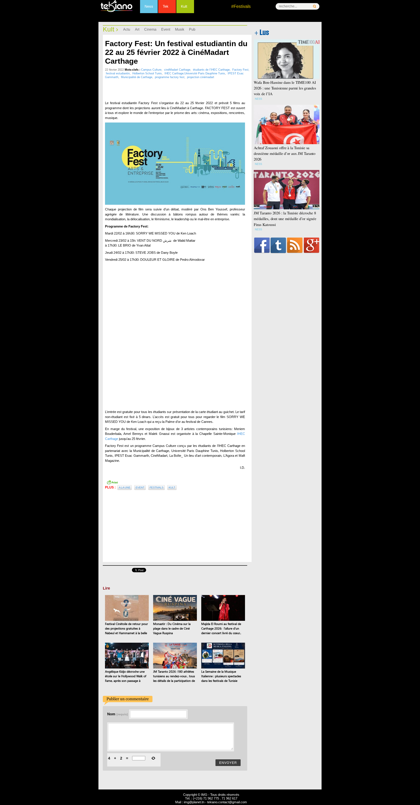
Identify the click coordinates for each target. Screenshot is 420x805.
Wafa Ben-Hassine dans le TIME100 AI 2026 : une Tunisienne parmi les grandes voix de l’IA (285, 88)
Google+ (311, 245)
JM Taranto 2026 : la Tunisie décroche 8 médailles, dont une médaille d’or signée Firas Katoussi (285, 218)
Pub (192, 29)
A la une (124, 487)
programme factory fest (169, 77)
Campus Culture (151, 69)
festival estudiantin (118, 73)
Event (165, 29)
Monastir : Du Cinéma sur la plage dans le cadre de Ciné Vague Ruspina (172, 628)
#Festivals (241, 6)
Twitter (278, 245)
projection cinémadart (200, 77)
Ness (149, 6)
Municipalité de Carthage (136, 77)
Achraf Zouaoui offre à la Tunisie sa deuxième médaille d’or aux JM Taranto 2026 (284, 153)
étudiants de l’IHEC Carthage (211, 69)
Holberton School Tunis (147, 73)
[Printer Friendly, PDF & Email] (112, 482)
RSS (295, 245)
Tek (165, 6)
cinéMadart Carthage (177, 69)
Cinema (150, 29)
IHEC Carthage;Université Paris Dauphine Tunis (194, 73)
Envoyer (228, 763)
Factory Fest (240, 69)
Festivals (156, 487)
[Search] (314, 6)
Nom (117, 714)
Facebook (262, 245)
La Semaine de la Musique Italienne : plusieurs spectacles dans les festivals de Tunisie (221, 676)
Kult (184, 6)
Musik (179, 29)
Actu (126, 29)
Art (137, 29)
